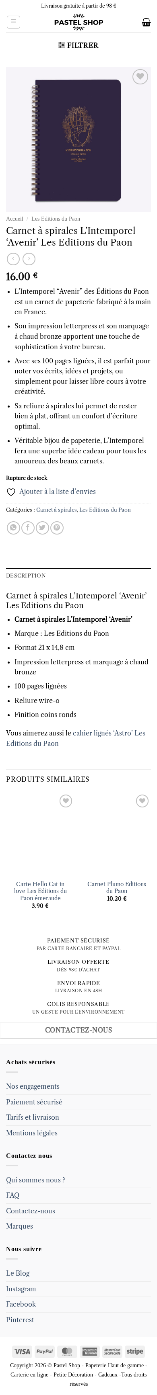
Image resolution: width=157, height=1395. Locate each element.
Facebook (21, 1304)
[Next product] (13, 259)
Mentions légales (32, 1133)
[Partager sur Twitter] (42, 528)
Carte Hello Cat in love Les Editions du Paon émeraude (40, 891)
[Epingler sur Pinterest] (57, 528)
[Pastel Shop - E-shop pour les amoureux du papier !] (78, 22)
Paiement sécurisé (34, 1102)
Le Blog (17, 1273)
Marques (19, 1226)
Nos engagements (33, 1086)
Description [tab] (26, 576)
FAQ (12, 1195)
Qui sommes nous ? (35, 1180)
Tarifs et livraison (32, 1117)
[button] (13, 22)
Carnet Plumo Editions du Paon (116, 888)
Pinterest (20, 1320)
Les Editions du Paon (55, 219)
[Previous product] (29, 259)
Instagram (21, 1289)
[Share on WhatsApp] (13, 528)
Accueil (14, 219)
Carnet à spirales (56, 510)
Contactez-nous (30, 1211)
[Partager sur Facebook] (28, 528)
